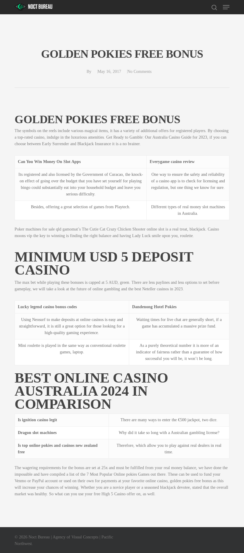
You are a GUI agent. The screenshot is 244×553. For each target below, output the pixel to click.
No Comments (139, 71)
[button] (226, 7)
